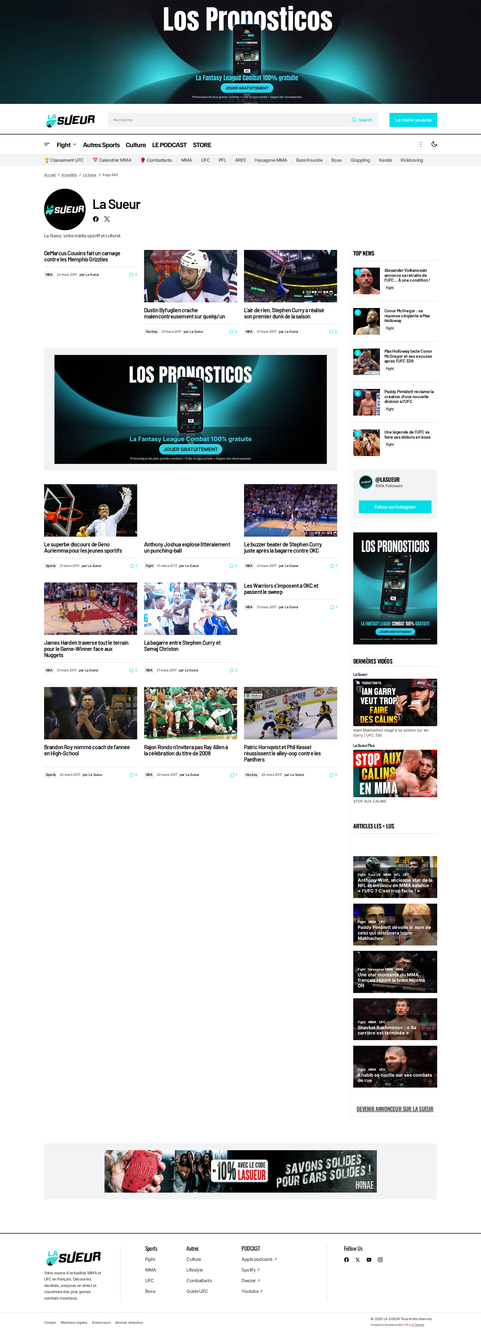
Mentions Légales (74, 1322)
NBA (49, 274)
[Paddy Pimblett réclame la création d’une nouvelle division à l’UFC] (366, 402)
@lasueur (387, 479)
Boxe (336, 160)
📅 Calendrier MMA (111, 160)
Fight (149, 566)
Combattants (199, 1280)
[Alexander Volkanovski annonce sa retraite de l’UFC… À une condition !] (366, 281)
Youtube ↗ (252, 1291)
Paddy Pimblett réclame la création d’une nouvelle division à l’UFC (409, 396)
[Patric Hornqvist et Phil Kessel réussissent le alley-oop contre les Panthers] (290, 713)
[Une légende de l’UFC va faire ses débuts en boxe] (366, 442)
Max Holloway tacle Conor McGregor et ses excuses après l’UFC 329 (408, 355)
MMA (186, 160)
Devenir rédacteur (129, 1322)
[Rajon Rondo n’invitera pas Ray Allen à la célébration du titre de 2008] (190, 713)
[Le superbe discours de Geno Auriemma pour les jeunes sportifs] (90, 510)
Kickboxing (412, 160)
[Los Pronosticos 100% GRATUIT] (240, 53)
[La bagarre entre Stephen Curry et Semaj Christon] (190, 608)
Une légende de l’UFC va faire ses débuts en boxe (407, 434)
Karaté (385, 160)
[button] (47, 144)
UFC (205, 160)
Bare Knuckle (309, 160)
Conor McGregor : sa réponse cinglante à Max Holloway (407, 315)
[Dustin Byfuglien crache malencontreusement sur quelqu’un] (190, 276)
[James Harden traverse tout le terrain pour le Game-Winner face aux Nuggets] (90, 608)
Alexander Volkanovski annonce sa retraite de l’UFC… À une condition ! (407, 275)
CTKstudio (418, 1324)
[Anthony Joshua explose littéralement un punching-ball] (190, 510)
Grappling (360, 160)
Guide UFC (197, 1291)
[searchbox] (228, 120)
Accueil (50, 175)
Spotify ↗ (250, 1270)
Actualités (69, 175)
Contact (50, 1322)
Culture (193, 1259)
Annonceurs (101, 1322)
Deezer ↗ (250, 1280)
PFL (222, 160)
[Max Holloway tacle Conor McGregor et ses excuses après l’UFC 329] (366, 361)
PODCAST (250, 1248)
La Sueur (90, 175)
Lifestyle (194, 1270)
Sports (51, 566)
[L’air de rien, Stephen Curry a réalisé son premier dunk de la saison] (290, 276)
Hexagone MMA (271, 160)
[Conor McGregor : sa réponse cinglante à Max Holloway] (366, 321)
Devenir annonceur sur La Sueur (395, 1108)
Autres (192, 1248)
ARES (240, 160)
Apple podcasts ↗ (259, 1259)
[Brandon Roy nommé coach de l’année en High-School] (90, 713)
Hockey (152, 331)
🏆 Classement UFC (64, 160)
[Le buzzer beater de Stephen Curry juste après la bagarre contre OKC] (290, 510)
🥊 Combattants (156, 160)
